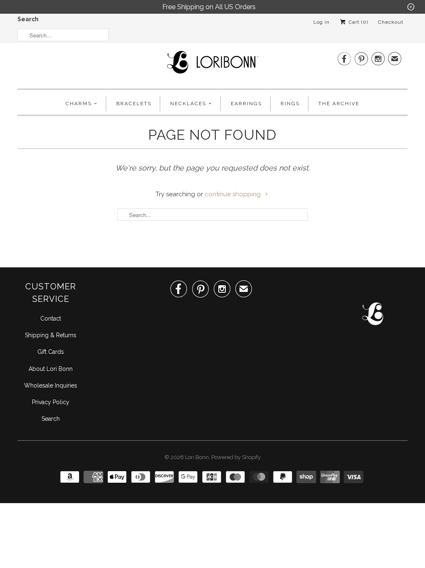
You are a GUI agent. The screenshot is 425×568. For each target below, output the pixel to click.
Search (28, 19)
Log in (321, 22)
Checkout (390, 22)
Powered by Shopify (236, 457)
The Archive (338, 103)
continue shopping (233, 194)
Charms (79, 103)
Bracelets (133, 103)
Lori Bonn (197, 457)
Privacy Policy (50, 402)
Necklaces (188, 103)
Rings (290, 103)
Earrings (246, 103)
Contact (50, 318)
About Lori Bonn (51, 368)
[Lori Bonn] (212, 64)
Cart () (357, 22)
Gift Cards (50, 351)
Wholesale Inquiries (50, 385)
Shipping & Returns (50, 335)
